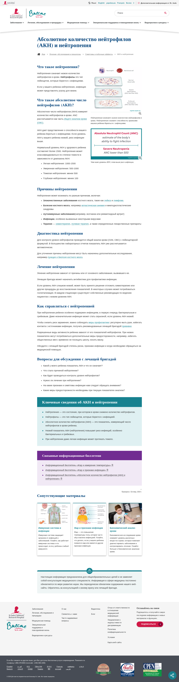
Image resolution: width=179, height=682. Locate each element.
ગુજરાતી (20, 669)
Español (9, 667)
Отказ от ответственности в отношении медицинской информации (119, 612)
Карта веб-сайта (114, 642)
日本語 (30, 669)
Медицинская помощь (77, 23)
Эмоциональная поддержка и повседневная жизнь (116, 23)
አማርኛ (81, 667)
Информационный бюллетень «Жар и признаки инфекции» (76, 470)
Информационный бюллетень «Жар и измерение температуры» (79, 465)
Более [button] (129, 3)
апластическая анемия (93, 205)
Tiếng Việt (38, 667)
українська (111, 3)
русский (58, 669)
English (101, 3)
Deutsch (10, 669)
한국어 (49, 667)
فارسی (68, 669)
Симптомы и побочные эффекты (99, 54)
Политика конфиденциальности (117, 630)
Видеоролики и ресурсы (156, 23)
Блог (93, 614)
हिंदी (49, 669)
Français (120, 3)
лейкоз (107, 200)
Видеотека (95, 609)
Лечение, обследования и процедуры (44, 23)
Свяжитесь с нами (69, 614)
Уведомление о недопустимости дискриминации (114, 622)
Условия (111, 637)
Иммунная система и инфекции (49, 529)
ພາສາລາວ (71, 667)
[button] (140, 113)
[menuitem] (150, 624)
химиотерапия (63, 224)
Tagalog (40, 669)
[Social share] (172, 675)
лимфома (119, 200)
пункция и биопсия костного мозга (65, 257)
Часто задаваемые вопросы (69, 619)
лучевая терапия (80, 224)
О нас (64, 609)
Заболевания (16, 23)
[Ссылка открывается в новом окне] (102, 669)
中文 (28, 667)
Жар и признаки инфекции (88, 528)
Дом (43, 54)
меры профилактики (99, 322)
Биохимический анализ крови (122, 529)
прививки (127, 326)
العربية (19, 667)
